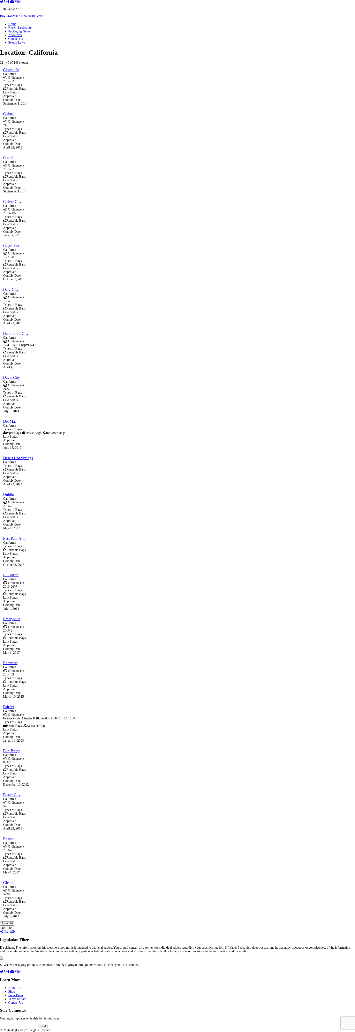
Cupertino (11, 245)
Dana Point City (16, 333)
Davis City (11, 377)
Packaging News (19, 31)
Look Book (15, 995)
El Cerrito (10, 575)
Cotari (8, 157)
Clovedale (11, 70)
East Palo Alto (14, 538)
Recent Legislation (20, 27)
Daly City (10, 289)
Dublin (8, 494)
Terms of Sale (17, 999)
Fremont (9, 838)
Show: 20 (7, 923)
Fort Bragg (11, 751)
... (9, 931)
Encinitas (10, 663)
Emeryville (11, 619)
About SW (15, 35)
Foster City (12, 795)
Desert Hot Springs (18, 458)
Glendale (10, 882)
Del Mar (9, 421)
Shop (11, 991)
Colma (8, 114)
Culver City (12, 201)
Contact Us (15, 38)
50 (10, 927)
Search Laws (16, 42)
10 (3, 927)
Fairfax (8, 707)
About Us (14, 987)
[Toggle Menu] (1, 18)
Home (12, 24)
